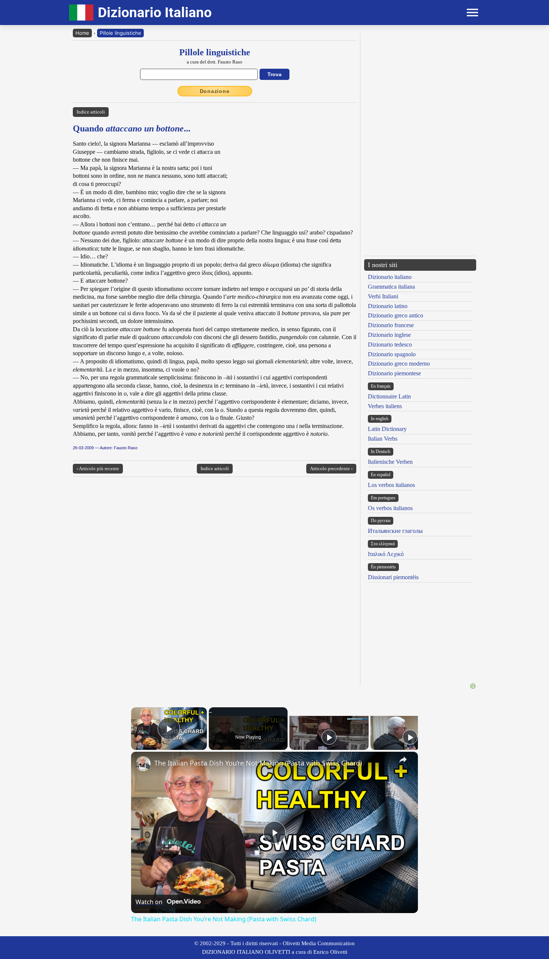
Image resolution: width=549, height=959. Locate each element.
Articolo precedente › (331, 468)
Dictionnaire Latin (389, 396)
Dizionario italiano (390, 277)
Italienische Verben (390, 462)
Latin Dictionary (387, 429)
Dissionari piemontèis (393, 577)
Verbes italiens (385, 406)
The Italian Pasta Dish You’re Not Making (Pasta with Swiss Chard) (258, 762)
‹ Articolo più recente (98, 468)
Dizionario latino (387, 306)
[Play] (329, 737)
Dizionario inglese (389, 335)
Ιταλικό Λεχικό (386, 554)
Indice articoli (91, 112)
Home (82, 33)
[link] (143, 763)
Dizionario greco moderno (399, 363)
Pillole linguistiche (120, 33)
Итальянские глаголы (395, 531)
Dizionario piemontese (394, 373)
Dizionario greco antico (395, 315)
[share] (403, 759)
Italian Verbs (382, 438)
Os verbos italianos (390, 508)
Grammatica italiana (391, 286)
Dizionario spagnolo (392, 354)
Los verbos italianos (391, 485)
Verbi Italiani (383, 296)
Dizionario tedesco (390, 344)
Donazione (215, 91)
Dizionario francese (391, 325)
